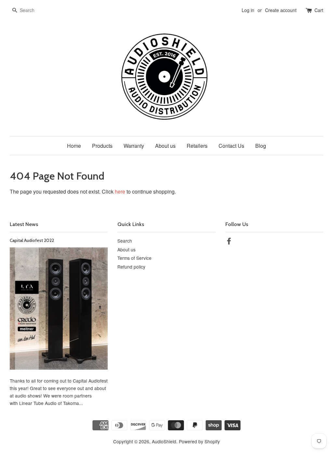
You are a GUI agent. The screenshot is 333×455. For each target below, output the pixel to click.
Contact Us (231, 145)
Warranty (134, 145)
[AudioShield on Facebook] (229, 242)
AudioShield (164, 441)
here (120, 191)
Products (102, 145)
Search (124, 240)
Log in (248, 10)
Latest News (24, 224)
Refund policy (131, 266)
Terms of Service (134, 258)
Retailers (197, 145)
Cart (318, 10)
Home (74, 145)
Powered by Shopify (199, 441)
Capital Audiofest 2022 (32, 240)
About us (165, 145)
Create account (281, 10)
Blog (260, 145)
